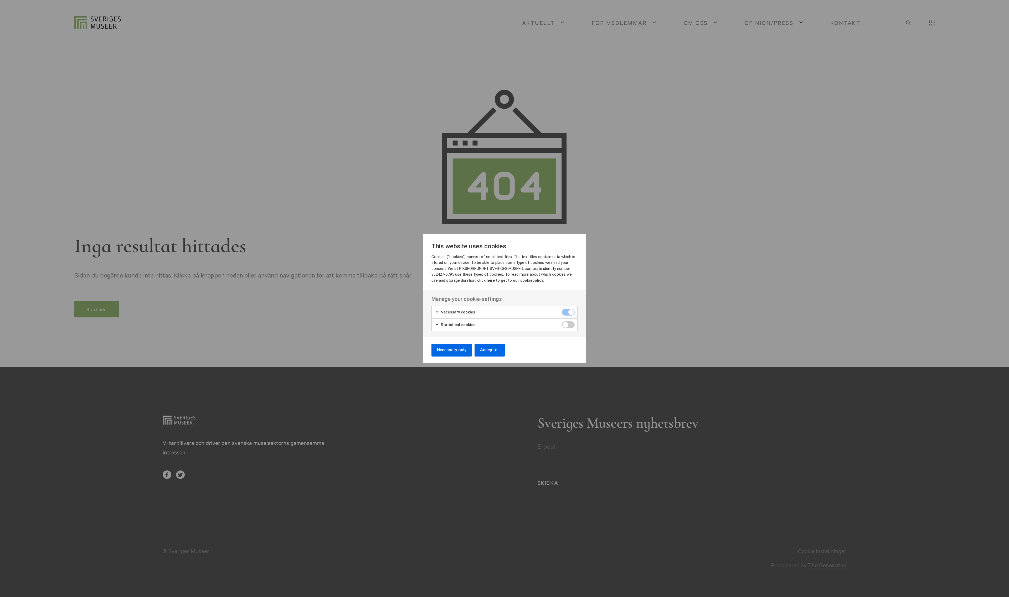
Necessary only (451, 349)
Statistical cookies (457, 324)
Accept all (490, 349)
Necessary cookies (457, 312)
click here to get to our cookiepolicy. (510, 280)
